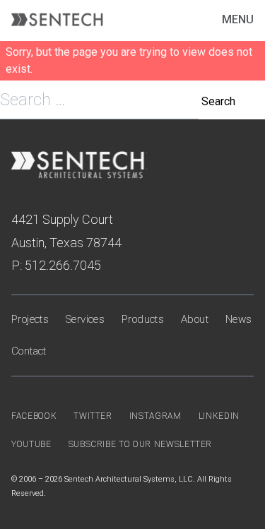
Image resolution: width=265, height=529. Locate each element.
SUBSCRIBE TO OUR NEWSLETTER (141, 444)
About (194, 319)
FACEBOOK (34, 416)
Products (143, 319)
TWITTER (92, 416)
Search (218, 101)
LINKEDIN (219, 416)
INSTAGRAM (155, 416)
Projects (30, 319)
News (238, 319)
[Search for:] (100, 101)
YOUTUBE (31, 444)
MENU (238, 19)
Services (85, 319)
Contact (29, 351)
